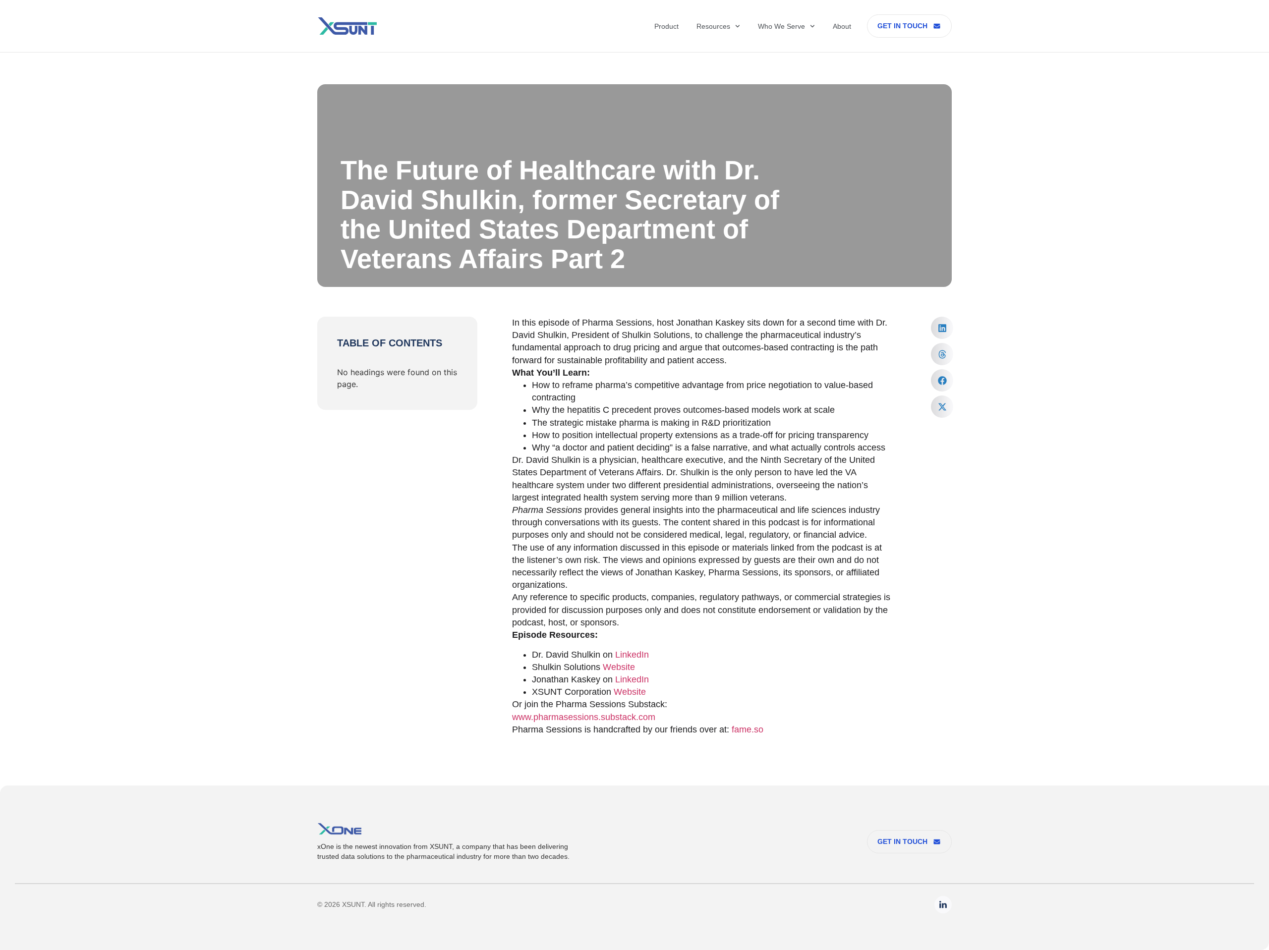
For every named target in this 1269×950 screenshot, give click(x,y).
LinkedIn (632, 655)
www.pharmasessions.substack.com (583, 717)
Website (619, 667)
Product (666, 26)
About (842, 26)
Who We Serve (781, 26)
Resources (713, 26)
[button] (942, 328)
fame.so (747, 729)
